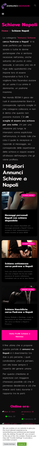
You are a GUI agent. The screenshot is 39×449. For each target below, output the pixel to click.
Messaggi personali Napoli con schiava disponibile (16, 217)
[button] (3, 14)
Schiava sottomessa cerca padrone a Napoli (19, 265)
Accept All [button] (21, 444)
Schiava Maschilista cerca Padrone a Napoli (19, 311)
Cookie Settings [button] (9, 444)
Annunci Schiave (27, 37)
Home (5, 31)
